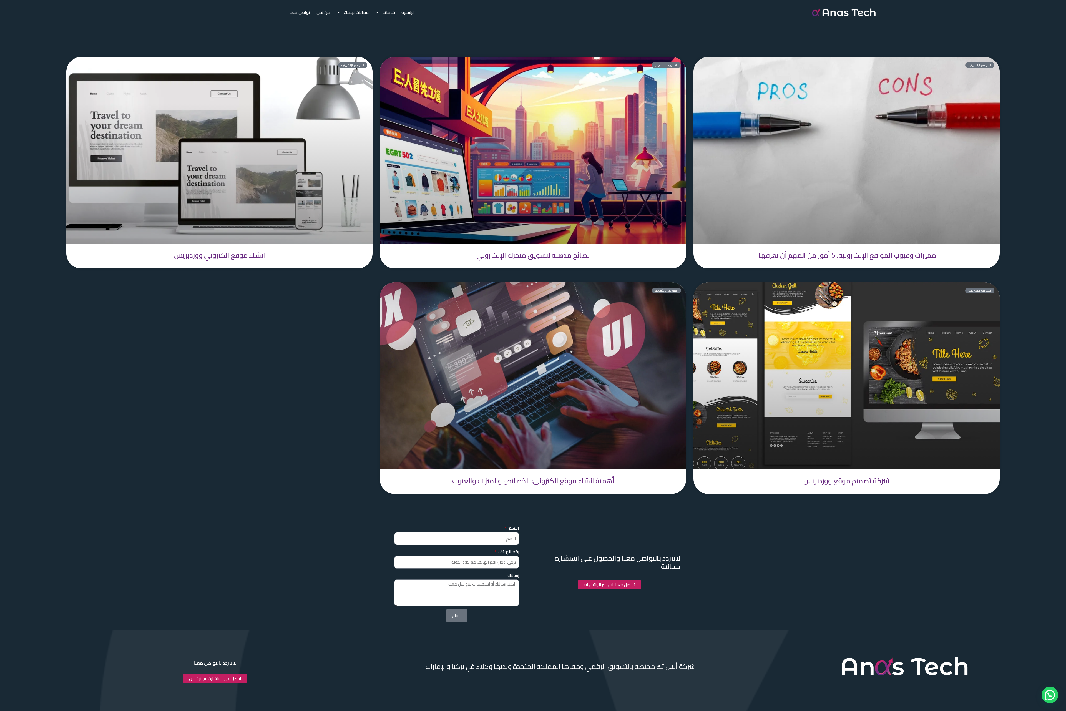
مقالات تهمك (356, 12)
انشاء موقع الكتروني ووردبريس (219, 255)
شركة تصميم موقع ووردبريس (846, 480)
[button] (1050, 695)
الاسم (513, 528)
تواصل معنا (299, 12)
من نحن (323, 12)
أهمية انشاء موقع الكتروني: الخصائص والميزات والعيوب (533, 480)
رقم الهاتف (508, 552)
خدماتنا (388, 12)
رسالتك (513, 575)
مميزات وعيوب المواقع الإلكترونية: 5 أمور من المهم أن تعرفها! (846, 255)
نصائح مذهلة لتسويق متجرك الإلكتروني (533, 255)
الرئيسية (408, 12)
